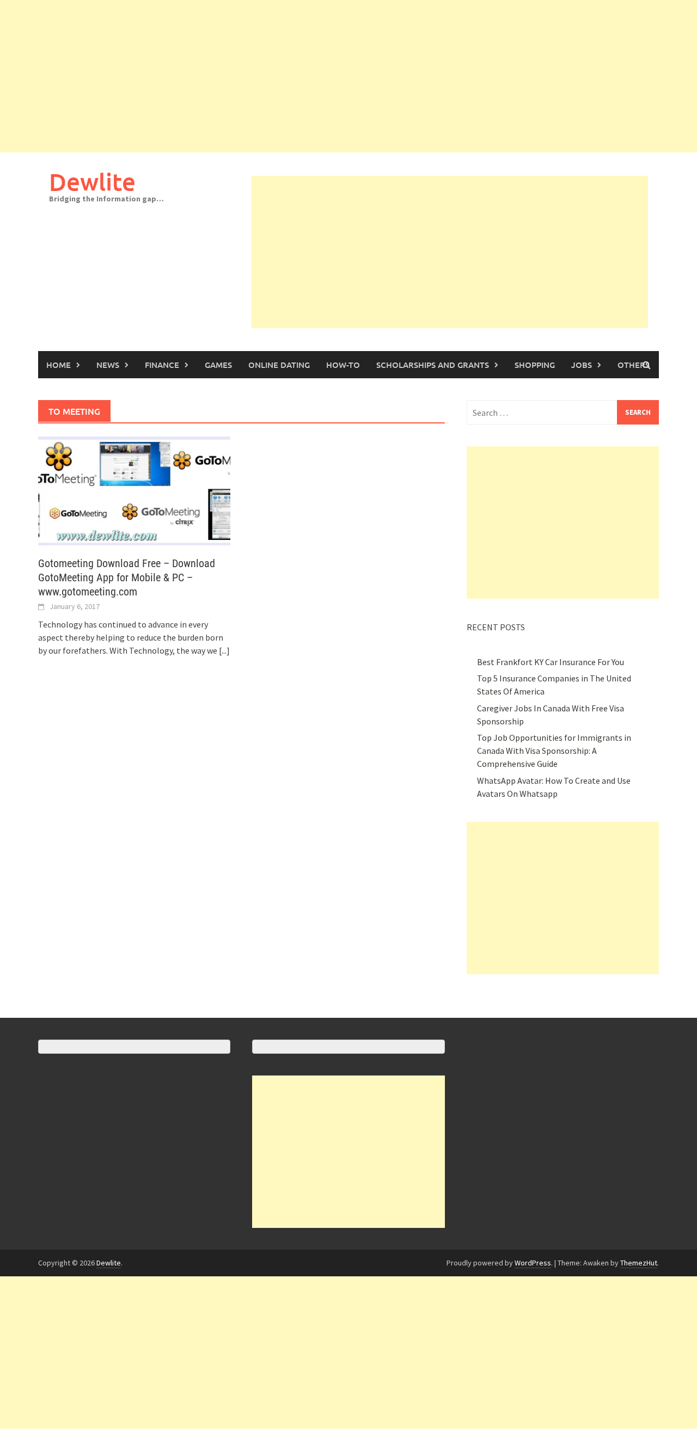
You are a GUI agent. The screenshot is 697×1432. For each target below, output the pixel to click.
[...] (224, 650)
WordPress (533, 1263)
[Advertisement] (326, 76)
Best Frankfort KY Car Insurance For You (550, 661)
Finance (162, 364)
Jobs (581, 364)
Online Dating (279, 364)
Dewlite (92, 181)
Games (218, 364)
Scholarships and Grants (432, 364)
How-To (343, 364)
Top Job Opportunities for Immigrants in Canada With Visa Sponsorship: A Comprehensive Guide (554, 750)
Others (633, 364)
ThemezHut (638, 1263)
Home (58, 364)
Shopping (535, 364)
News (107, 364)
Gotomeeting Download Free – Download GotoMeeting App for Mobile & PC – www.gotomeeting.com (126, 577)
